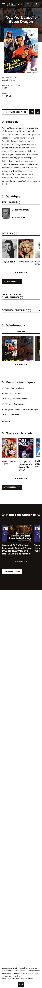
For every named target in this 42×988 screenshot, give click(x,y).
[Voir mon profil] (37, 4)
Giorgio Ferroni (9, 80)
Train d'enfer (9, 461)
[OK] (21, 984)
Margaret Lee (25, 261)
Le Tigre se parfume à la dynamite (25, 464)
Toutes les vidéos (11, 571)
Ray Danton (8, 261)
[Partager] (31, 111)
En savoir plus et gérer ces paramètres (17, 978)
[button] (30, 339)
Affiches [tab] (21, 331)
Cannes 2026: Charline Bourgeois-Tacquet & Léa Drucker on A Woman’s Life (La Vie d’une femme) (16, 549)
